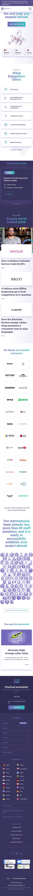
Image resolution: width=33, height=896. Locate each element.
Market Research (16, 838)
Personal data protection (19, 878)
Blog (8, 878)
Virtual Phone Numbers (16, 831)
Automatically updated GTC (16, 842)
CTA (24, 885)
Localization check (16, 827)
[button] (20, 204)
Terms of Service (17, 889)
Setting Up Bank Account (16, 834)
